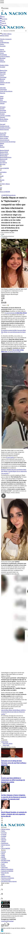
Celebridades (4, 742)
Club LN (4, 23)
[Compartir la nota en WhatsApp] (4, 298)
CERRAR (2, 1)
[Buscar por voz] (25, 30)
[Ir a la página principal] (14, 14)
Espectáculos (12, 195)
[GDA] (5, 926)
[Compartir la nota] (2, 298)
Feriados (2, 114)
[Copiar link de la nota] (2, 301)
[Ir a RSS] (2, 899)
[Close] (2, 818)
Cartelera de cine (4, 126)
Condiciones (4, 921)
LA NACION (4, 195)
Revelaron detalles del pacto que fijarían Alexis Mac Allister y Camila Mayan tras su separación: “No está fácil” (14, 471)
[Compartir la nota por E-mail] (5, 303)
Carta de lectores (4, 140)
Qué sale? (2, 124)
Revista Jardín (3, 159)
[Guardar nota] (2, 296)
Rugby (1, 98)
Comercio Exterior (5, 56)
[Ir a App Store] (5, 907)
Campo (2, 53)
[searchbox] (13, 31)
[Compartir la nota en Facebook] (2, 303)
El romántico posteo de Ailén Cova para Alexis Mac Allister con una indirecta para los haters (13, 331)
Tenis (1, 100)
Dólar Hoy (2, 51)
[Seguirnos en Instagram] (2, 894)
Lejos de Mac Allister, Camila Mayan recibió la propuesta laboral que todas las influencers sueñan (13, 712)
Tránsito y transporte (5, 39)
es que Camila (10, 457)
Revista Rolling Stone (5, 157)
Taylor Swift (6, 745)
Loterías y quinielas (5, 115)
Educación (3, 74)
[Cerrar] (24, 28)
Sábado (2, 143)
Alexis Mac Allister (8, 743)
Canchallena (3, 101)
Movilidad (2, 58)
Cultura (2, 75)
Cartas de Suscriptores (6, 91)
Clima (1, 41)
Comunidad (3, 77)
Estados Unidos (4, 65)
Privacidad (10, 921)
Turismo (2, 108)
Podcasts (2, 117)
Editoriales (3, 88)
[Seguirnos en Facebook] (2, 885)
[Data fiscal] (2, 931)
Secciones (4, 19)
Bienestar (2, 79)
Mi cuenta (4, 25)
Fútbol (1, 96)
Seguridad (3, 72)
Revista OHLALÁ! (4, 150)
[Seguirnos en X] (2, 890)
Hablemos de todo (5, 82)
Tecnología (3, 110)
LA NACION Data (4, 42)
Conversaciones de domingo (8, 141)
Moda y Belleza (4, 119)
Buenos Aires (3, 70)
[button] (14, 109)
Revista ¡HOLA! (4, 152)
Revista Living (3, 155)
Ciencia (2, 81)
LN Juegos (2, 107)
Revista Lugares (4, 154)
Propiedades (3, 55)
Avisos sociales (4, 138)
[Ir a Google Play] (5, 904)
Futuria (2, 49)
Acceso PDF (3, 133)
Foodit (3, 21)
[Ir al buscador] (2, 10)
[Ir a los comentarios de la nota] (4, 296)
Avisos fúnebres (4, 136)
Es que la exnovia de (16, 313)
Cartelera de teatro (5, 128)
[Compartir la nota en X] (4, 303)
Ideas (1, 145)
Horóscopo (3, 112)
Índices (2, 60)
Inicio (3, 16)
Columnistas (3, 89)
